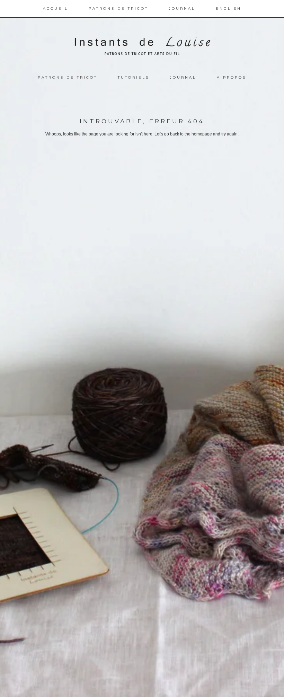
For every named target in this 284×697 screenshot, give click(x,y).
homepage (202, 134)
